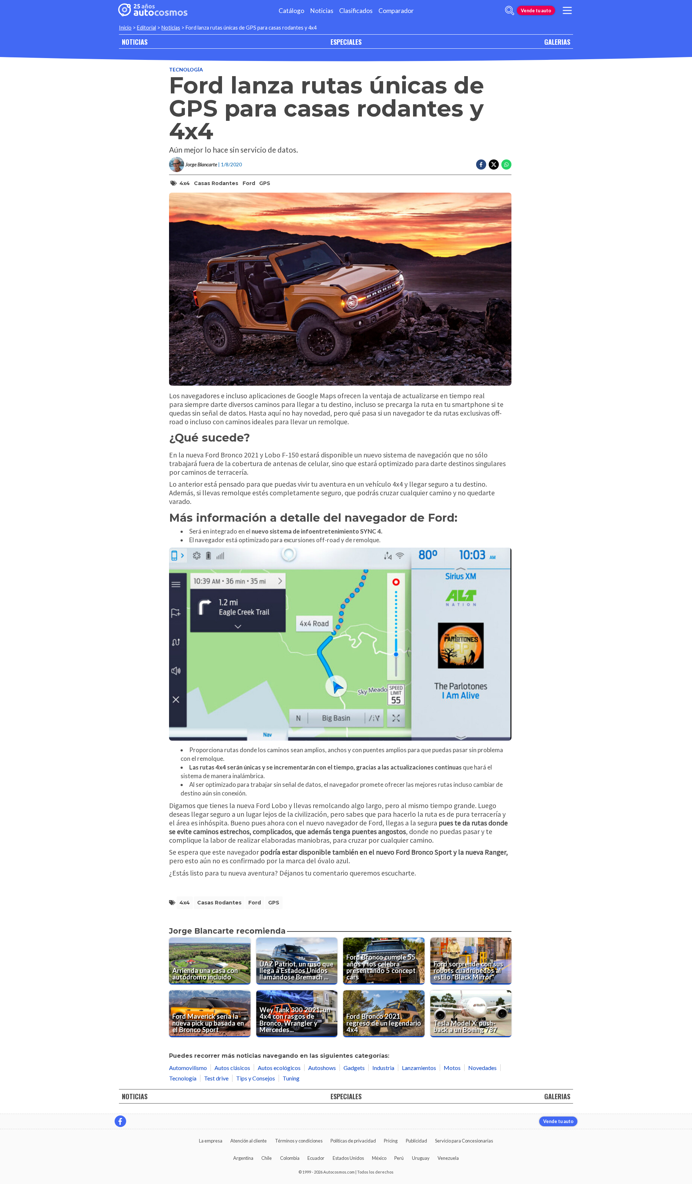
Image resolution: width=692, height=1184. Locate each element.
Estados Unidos (348, 1158)
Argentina (243, 1158)
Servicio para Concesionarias (464, 1141)
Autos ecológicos (279, 1067)
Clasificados (356, 10)
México (379, 1158)
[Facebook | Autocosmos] (120, 1121)
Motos (452, 1067)
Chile (266, 1158)
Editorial (146, 28)
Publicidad (416, 1141)
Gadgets (354, 1067)
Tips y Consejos (255, 1078)
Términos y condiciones (299, 1141)
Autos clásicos (232, 1067)
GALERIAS (557, 42)
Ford (249, 183)
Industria (383, 1067)
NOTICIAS (134, 42)
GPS (264, 183)
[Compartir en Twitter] (494, 164)
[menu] (567, 10)
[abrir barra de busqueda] (509, 10)
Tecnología (186, 69)
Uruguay (421, 1158)
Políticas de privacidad (353, 1141)
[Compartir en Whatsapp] (506, 164)
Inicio (125, 28)
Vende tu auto (536, 10)
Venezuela (448, 1158)
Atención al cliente (248, 1141)
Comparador (396, 10)
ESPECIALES (346, 42)
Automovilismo (188, 1067)
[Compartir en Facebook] (481, 164)
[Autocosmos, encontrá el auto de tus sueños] (152, 10)
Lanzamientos (419, 1067)
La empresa (210, 1141)
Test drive (216, 1078)
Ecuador (315, 1158)
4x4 (184, 183)
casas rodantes (216, 183)
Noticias (321, 10)
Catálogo (291, 10)
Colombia (290, 1158)
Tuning (291, 1078)
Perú (399, 1158)
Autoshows (322, 1067)
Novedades (482, 1067)
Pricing (391, 1141)
